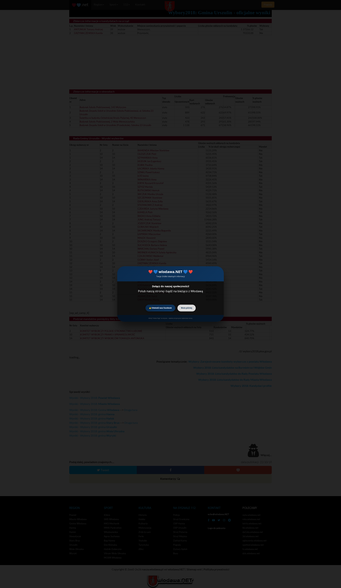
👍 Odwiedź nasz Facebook (160, 308)
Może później (186, 308)
